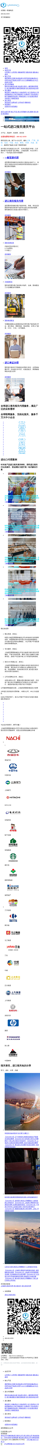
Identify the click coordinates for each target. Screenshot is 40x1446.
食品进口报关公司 (25, 1437)
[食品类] (22, 427)
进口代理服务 (9, 84)
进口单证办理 (12, 362)
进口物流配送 (11, 88)
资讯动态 (8, 102)
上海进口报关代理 (7, 1286)
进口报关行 (17, 1286)
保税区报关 (15, 98)
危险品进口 (23, 96)
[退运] (22, 443)
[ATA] (22, 437)
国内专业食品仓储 (11, 86)
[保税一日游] (22, 448)
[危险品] (22, 429)
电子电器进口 (19, 94)
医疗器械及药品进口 (12, 96)
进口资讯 (8, 100)
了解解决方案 (9, 502)
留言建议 (14, 106)
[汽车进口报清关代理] (22, 439)
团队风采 (29, 72)
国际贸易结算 (21, 88)
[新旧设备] (22, 453)
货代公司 (4, 1435)
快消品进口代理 (21, 78)
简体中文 (24, 20)
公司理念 (14, 72)
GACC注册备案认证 (28, 80)
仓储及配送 (8, 282)
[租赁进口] (22, 451)
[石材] (22, 432)
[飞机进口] (22, 450)
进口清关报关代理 (14, 201)
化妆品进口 (23, 92)
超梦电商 (15, 1437)
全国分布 (8, 106)
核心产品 (8, 76)
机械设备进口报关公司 (15, 1435)
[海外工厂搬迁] (22, 444)
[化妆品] (22, 434)
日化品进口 (34, 94)
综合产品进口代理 (14, 80)
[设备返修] (22, 441)
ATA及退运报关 (32, 96)
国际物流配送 (9, 320)
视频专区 (27, 102)
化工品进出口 (32, 92)
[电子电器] (22, 425)
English (32, 20)
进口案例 (8, 90)
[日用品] (22, 424)
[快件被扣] (22, 455)
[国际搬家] (22, 431)
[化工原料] (22, 436)
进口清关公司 (28, 1435)
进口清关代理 (26, 1286)
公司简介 (8, 72)
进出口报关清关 (10, 1295)
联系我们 (8, 104)
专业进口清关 (22, 86)
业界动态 (14, 102)
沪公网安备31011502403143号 (14, 1444)
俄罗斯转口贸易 (10, 78)
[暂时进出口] (22, 446)
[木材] (22, 422)
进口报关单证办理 (32, 88)
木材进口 (8, 98)
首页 (6, 68)
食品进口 (8, 92)
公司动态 (21, 102)
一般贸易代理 (12, 157)
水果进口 (27, 94)
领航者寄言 (22, 72)
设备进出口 (15, 92)
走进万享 (8, 70)
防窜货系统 (35, 1437)
